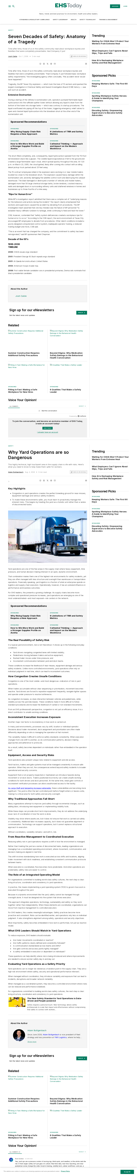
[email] (55, 64)
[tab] (14, 406)
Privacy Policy (65, 1171)
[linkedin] (44, 64)
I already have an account (47, 432)
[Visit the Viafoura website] (82, 416)
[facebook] (40, 64)
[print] (86, 64)
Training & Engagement (108, 19)
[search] (13, 6)
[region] (47, 411)
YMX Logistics (60, 1037)
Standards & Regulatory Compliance (34, 19)
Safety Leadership (60, 19)
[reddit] (51, 64)
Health (73, 19)
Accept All (127, 1172)
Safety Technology (88, 19)
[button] (9, 6)
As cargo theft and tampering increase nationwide (29, 788)
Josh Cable (12, 56)
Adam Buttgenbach (15, 472)
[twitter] (48, 64)
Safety (10, 30)
